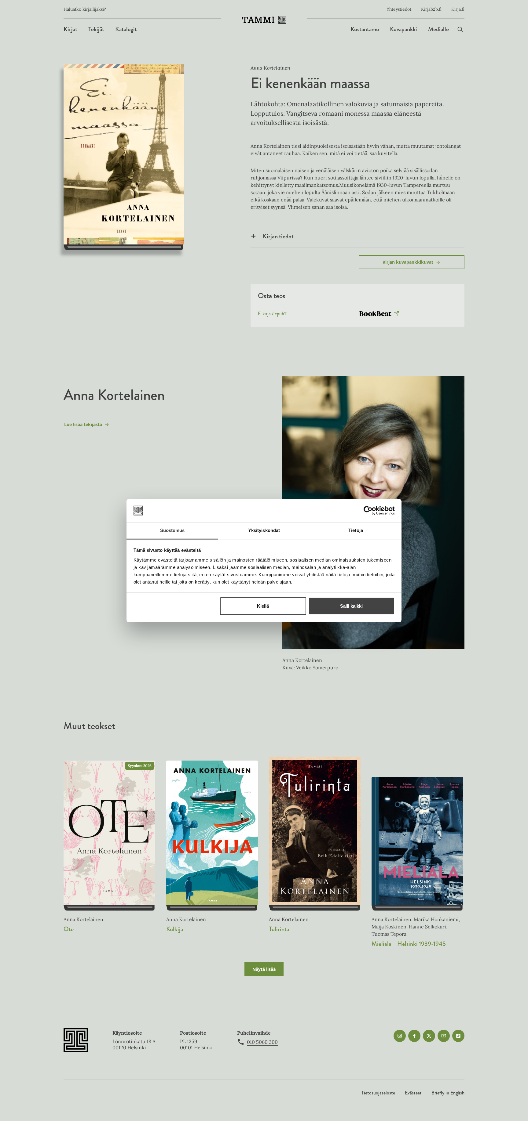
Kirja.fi (457, 9)
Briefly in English (447, 1092)
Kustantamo (364, 29)
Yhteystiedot (399, 9)
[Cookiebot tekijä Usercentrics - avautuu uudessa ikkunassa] (368, 510)
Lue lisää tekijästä (83, 425)
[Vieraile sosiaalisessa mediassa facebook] (414, 1036)
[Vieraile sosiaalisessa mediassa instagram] (400, 1036)
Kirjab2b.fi (431, 9)
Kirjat (70, 29)
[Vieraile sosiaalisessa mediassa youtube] (444, 1036)
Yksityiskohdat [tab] (264, 530)
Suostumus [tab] (172, 530)
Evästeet (413, 1092)
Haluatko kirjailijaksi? (85, 9)
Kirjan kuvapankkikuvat (408, 262)
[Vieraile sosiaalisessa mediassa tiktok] (458, 1036)
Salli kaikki (351, 606)
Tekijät (96, 29)
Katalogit (126, 29)
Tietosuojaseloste (378, 1092)
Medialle (438, 29)
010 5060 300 (262, 1042)
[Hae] (460, 29)
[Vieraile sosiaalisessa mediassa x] (429, 1036)
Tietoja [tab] (355, 530)
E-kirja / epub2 (272, 315)
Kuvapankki (403, 29)
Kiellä (263, 606)
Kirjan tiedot (278, 236)
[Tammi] (264, 20)
